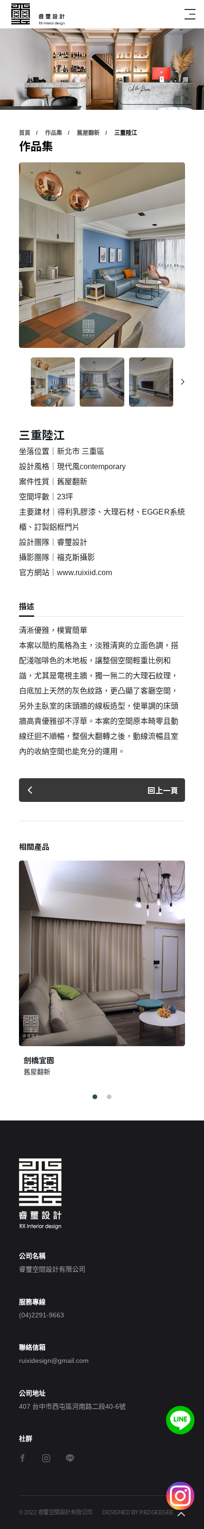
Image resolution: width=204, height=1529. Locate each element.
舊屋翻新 (88, 133)
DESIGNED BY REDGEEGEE (138, 1512)
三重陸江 (125, 133)
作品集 (53, 133)
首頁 (24, 133)
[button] (182, 382)
